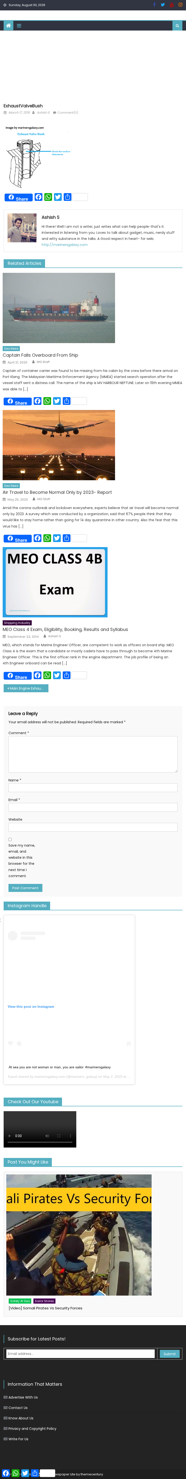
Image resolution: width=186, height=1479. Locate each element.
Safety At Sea (20, 1301)
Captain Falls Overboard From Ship (40, 355)
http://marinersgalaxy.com (65, 244)
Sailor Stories (44, 1301)
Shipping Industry (17, 623)
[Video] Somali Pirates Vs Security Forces (45, 1308)
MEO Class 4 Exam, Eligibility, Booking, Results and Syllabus (65, 629)
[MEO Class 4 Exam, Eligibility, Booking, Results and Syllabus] (92, 582)
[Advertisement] (93, 67)
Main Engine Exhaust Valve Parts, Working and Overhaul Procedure (29, 688)
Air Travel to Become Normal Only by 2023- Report (57, 492)
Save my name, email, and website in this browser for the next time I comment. (21, 860)
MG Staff (43, 362)
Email (14, 799)
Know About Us (20, 1418)
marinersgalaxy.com (49, 1076)
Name (14, 780)
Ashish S (43, 112)
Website (15, 819)
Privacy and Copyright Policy (32, 1428)
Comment (18, 733)
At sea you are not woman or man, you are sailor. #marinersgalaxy (60, 1067)
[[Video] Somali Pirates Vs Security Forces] (92, 1235)
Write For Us (18, 1439)
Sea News (11, 348)
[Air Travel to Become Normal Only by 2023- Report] (92, 445)
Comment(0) (67, 112)
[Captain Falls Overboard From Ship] (92, 308)
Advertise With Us (23, 1397)
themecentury (92, 1474)
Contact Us (18, 1407)
